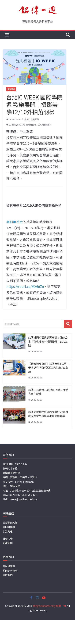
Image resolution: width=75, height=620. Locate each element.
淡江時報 (8, 531)
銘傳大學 (8, 538)
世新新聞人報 (10, 522)
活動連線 (11, 89)
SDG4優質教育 (44, 124)
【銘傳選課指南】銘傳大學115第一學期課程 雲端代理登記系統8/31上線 (48, 367)
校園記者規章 (10, 570)
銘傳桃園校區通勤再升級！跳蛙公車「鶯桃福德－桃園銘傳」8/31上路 (48, 341)
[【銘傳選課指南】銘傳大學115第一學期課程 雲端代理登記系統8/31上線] (14, 372)
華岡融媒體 (9, 527)
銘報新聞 (8, 543)
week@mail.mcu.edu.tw (23, 499)
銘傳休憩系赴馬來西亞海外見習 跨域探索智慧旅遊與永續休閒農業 (48, 414)
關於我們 (8, 575)
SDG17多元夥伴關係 (26, 124)
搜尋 (68, 323)
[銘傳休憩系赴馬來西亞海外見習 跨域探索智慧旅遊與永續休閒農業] (14, 418)
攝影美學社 (14, 221)
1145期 (12, 124)
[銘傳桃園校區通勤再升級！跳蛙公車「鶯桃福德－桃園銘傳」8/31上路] (14, 345)
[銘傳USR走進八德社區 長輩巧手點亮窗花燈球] (14, 396)
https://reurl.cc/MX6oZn (25, 286)
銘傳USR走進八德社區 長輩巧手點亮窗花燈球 (48, 392)
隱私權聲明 (9, 566)
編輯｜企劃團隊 (31, 119)
